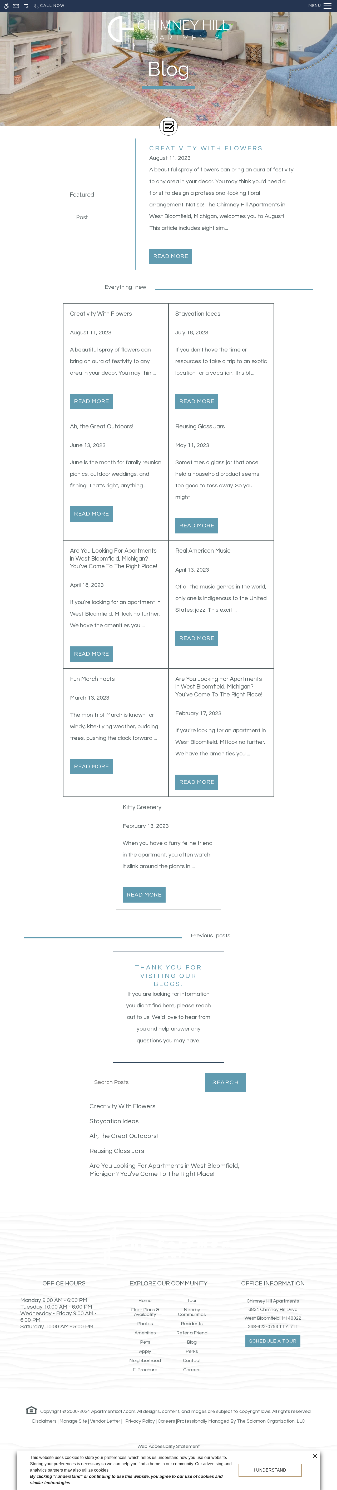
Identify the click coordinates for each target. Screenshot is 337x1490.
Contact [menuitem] (192, 1360)
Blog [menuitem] (192, 1342)
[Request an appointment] (26, 6)
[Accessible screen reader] (6, 6)
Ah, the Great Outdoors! (124, 1136)
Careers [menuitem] (192, 1369)
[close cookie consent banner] (315, 1456)
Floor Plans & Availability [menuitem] (145, 1312)
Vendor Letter (105, 1421)
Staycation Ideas (114, 1121)
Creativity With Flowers (123, 1106)
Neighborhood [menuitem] (145, 1360)
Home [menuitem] (145, 1300)
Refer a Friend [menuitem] (191, 1332)
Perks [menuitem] (192, 1351)
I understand (270, 1470)
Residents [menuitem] (192, 1323)
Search (225, 1083)
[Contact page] (16, 6)
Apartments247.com (113, 1411)
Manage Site (73, 1421)
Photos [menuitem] (145, 1323)
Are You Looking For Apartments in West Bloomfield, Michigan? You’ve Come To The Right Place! (164, 1169)
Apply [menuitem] (145, 1351)
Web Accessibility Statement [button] (168, 1446)
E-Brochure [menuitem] (145, 1369)
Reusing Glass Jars (117, 1151)
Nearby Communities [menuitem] (192, 1312)
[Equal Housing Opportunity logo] (32, 1409)
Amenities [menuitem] (145, 1332)
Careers (166, 1421)
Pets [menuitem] (145, 1342)
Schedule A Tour (272, 1341)
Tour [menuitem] (192, 1300)
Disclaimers (44, 1421)
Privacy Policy (140, 1421)
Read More (170, 256)
